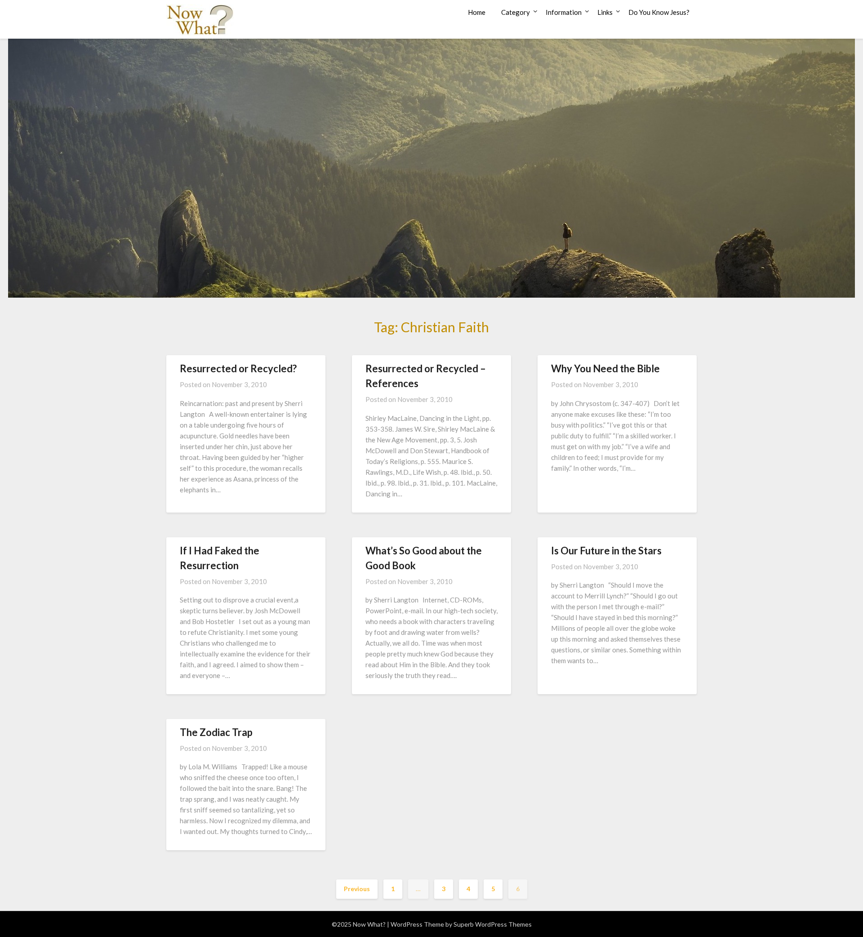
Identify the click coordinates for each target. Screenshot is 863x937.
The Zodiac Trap (216, 732)
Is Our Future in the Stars (606, 550)
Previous (357, 888)
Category (515, 12)
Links (605, 12)
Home (476, 12)
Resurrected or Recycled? (238, 368)
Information (564, 12)
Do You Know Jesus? (659, 12)
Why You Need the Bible (605, 368)
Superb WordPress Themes (493, 924)
